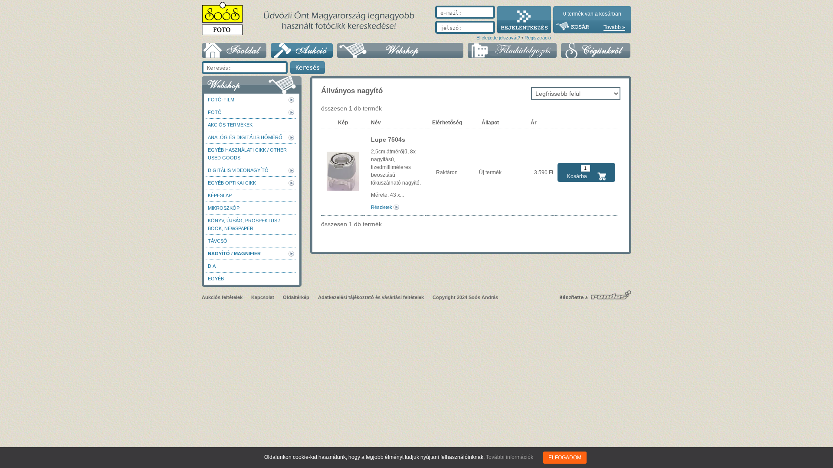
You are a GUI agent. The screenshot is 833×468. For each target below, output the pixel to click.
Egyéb (216, 278)
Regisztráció (538, 37)
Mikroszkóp (223, 208)
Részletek (381, 207)
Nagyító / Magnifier (234, 253)
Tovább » (614, 27)
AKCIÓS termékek (230, 124)
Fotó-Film (221, 99)
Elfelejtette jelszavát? (498, 37)
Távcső (217, 241)
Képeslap (220, 195)
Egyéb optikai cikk (232, 182)
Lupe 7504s (388, 139)
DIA (212, 266)
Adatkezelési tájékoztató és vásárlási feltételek (371, 297)
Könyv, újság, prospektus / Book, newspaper (244, 224)
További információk (509, 457)
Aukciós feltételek (222, 297)
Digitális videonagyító (238, 170)
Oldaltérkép (296, 297)
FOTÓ (215, 112)
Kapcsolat (262, 297)
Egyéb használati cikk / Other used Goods (247, 153)
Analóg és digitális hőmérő (245, 137)
